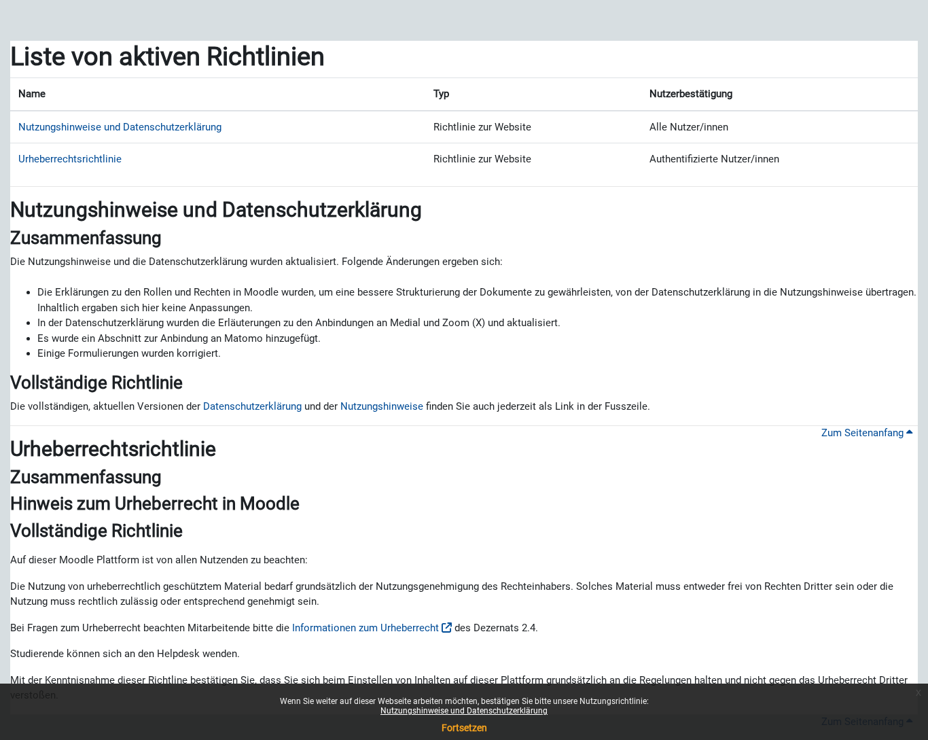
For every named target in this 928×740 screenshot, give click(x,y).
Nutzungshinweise (381, 406)
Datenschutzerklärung (252, 406)
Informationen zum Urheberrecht (365, 628)
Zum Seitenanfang (863, 433)
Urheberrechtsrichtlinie (70, 159)
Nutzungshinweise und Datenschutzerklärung (464, 711)
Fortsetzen (464, 727)
